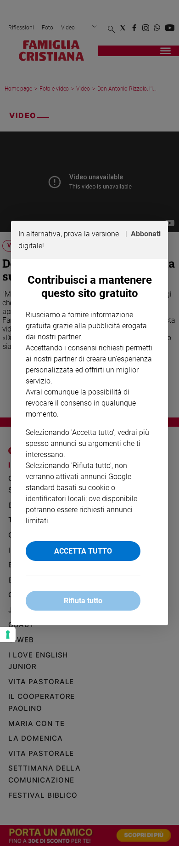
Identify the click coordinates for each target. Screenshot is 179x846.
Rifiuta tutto (83, 600)
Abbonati (146, 233)
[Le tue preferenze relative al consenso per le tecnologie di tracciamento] (8, 634)
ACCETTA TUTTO (83, 551)
